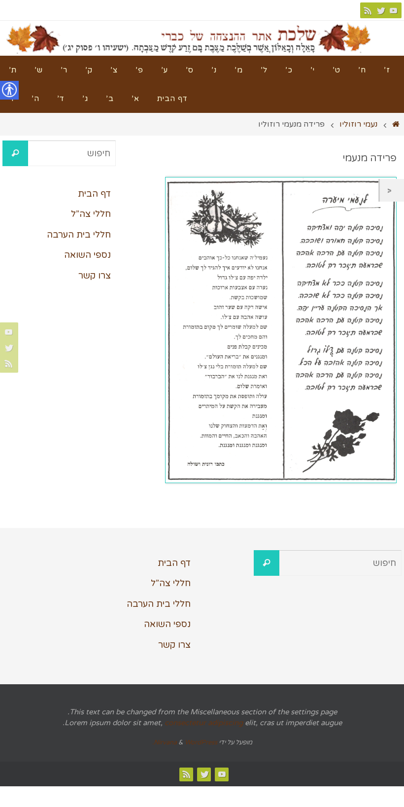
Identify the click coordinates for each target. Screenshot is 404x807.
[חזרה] (392, 190)
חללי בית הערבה (79, 234)
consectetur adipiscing (204, 722)
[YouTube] (394, 10)
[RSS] (368, 10)
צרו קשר (94, 275)
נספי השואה (87, 254)
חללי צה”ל (91, 214)
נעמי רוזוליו (358, 124)
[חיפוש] (15, 153)
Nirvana (165, 742)
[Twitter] (381, 10)
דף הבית (94, 193)
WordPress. (184, 742)
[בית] (396, 124)
